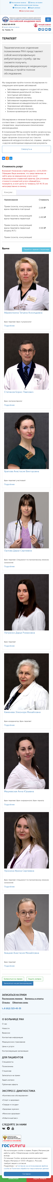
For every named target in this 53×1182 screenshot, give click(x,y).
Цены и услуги (8, 1046)
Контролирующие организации (15, 1051)
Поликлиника (7, 1066)
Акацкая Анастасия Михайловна (21, 953)
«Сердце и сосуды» (10, 1105)
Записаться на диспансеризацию (18, 983)
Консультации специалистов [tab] (10, 192)
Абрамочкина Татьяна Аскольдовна (23, 313)
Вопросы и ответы (34, 998)
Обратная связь (20, 1002)
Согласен (27, 1174)
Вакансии (6, 1033)
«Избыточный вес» (10, 1118)
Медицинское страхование (13, 1042)
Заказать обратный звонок (11, 27)
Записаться (13, 1178)
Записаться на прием (13, 979)
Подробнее (9, 326)
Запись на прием (36, 2)
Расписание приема (18, 2)
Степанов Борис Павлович (18, 392)
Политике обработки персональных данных (30, 1168)
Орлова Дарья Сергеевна (18, 551)
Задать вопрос (35, 8)
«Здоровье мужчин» (10, 1109)
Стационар (6, 1071)
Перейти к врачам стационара (36, 249)
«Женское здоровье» (11, 1114)
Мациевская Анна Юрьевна (19, 791)
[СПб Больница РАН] (22, 19)
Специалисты (7, 1062)
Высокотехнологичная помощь (27, 5)
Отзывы (6, 1002)
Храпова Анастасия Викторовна (21, 471)
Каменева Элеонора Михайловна (22, 712)
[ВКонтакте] (3, 158)
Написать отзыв (20, 8)
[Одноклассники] (7, 158)
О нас (4, 1024)
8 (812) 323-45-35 (12, 1008)
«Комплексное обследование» (15, 1096)
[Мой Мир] (10, 158)
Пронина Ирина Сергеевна (19, 871)
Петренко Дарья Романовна (19, 633)
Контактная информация (12, 1037)
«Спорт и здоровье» (10, 1100)
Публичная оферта (10, 1084)
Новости (6, 1028)
